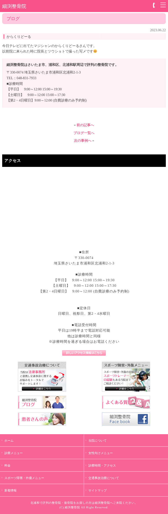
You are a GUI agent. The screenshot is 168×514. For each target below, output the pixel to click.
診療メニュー (13, 453)
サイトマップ (97, 490)
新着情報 (10, 490)
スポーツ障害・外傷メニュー (24, 478)
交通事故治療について (103, 478)
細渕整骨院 (14, 6)
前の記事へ (85, 125)
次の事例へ (82, 140)
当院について (97, 440)
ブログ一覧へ (84, 133)
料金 (7, 465)
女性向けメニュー (100, 453)
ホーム (9, 440)
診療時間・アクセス (102, 465)
